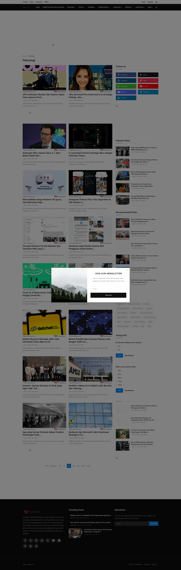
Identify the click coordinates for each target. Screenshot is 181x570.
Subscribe (108, 295)
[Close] (127, 270)
